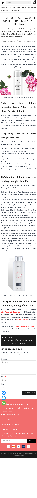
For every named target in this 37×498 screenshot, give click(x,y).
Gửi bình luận (29, 393)
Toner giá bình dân (22, 319)
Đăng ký (32, 441)
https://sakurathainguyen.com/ (12, 312)
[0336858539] (4, 403)
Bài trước (15, 343)
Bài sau (23, 343)
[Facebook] (4, 393)
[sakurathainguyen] (2, 2)
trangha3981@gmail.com (11, 414)
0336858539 (7, 411)
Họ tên (3, 376)
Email (3, 384)
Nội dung (4, 359)
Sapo (22, 455)
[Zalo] (4, 398)
